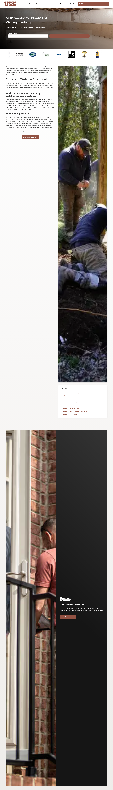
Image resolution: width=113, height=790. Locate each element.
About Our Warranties (67, 617)
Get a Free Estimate (69, 36)
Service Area (54, 4)
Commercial (33, 4)
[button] (22, 3)
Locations (43, 4)
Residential (21, 4)
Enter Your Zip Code (12, 33)
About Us (73, 4)
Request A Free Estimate (30, 137)
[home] (10, 3)
